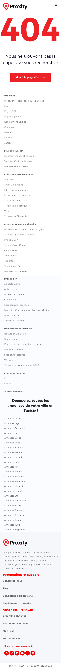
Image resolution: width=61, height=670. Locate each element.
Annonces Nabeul (13, 491)
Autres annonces (14, 391)
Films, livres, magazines (16, 190)
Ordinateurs (10, 250)
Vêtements (10, 360)
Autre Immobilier (13, 289)
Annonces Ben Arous (14, 428)
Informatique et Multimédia (20, 224)
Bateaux (8, 132)
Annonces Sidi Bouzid (15, 500)
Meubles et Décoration (16, 166)
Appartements (12, 284)
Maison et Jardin (13, 150)
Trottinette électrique (16, 205)
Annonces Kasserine (14, 457)
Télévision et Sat (12, 266)
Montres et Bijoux (13, 349)
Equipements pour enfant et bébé (23, 344)
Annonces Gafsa (12, 442)
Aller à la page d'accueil (30, 77)
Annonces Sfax (11, 496)
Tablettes (9, 261)
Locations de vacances (16, 305)
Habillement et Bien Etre (18, 328)
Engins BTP (10, 111)
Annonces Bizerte (13, 433)
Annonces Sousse (13, 510)
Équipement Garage (15, 121)
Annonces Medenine (14, 481)
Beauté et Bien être (15, 333)
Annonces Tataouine (14, 515)
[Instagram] (12, 653)
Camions (9, 127)
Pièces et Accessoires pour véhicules (24, 100)
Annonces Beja (11, 423)
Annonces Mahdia (13, 471)
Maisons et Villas (13, 315)
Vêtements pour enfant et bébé (21, 365)
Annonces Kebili (12, 462)
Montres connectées (15, 271)
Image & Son (11, 239)
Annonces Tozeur (12, 520)
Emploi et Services (14, 373)
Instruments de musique (17, 195)
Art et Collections (13, 184)
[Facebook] (6, 653)
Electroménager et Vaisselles (19, 156)
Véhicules (9, 95)
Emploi (8, 378)
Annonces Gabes (12, 438)
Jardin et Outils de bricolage (19, 161)
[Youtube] (22, 653)
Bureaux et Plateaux (15, 294)
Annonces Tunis (12, 525)
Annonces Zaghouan (14, 529)
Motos (7, 106)
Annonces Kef (11, 467)
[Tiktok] (27, 653)
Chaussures (10, 339)
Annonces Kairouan (13, 452)
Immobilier (10, 278)
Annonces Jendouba (14, 447)
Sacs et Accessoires (14, 354)
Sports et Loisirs (12, 200)
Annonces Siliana (12, 505)
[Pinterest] (17, 653)
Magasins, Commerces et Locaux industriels (27, 310)
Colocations (10, 299)
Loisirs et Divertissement (18, 174)
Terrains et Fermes (14, 320)
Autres (7, 142)
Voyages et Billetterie (15, 216)
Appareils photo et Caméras (19, 234)
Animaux (9, 179)
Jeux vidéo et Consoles (16, 245)
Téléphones (10, 255)
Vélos (7, 211)
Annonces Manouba (14, 476)
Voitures (8, 137)
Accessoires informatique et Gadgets (24, 229)
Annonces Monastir (13, 486)
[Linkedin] (32, 653)
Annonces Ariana (12, 418)
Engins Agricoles (13, 116)
